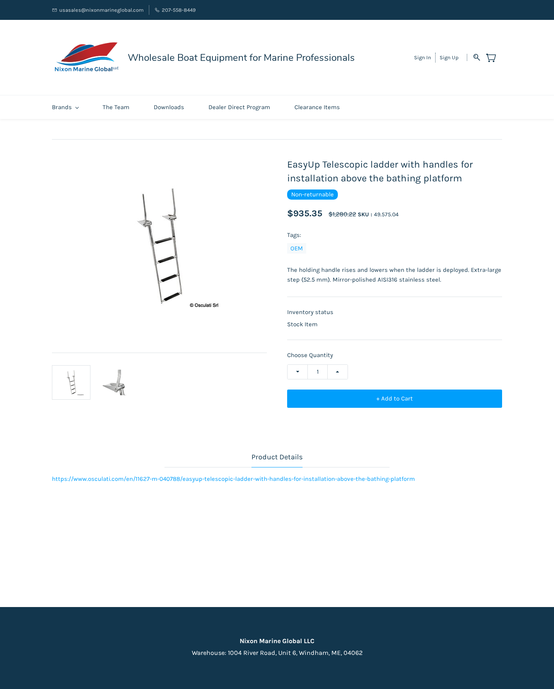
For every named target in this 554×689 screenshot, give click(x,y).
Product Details (277, 456)
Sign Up (449, 57)
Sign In (422, 57)
